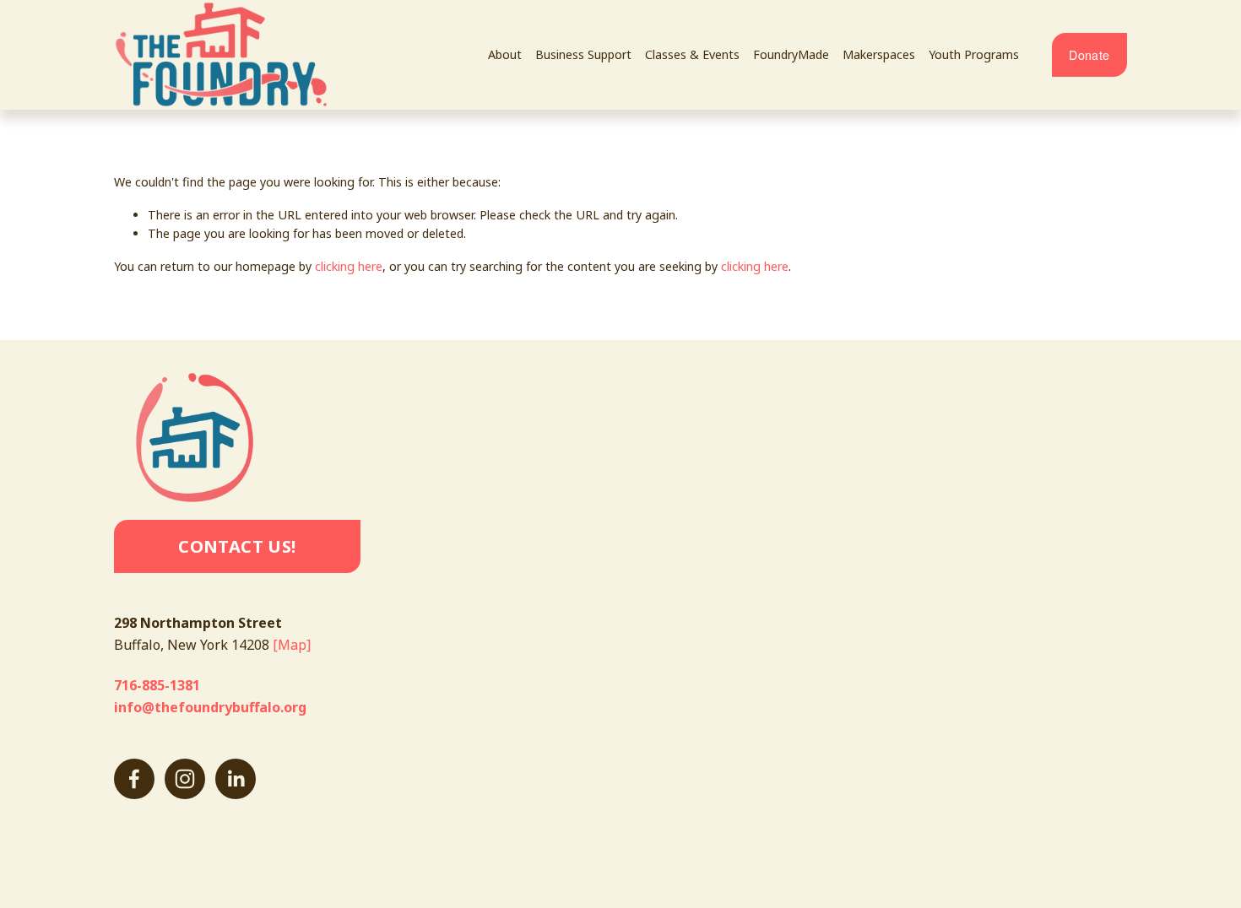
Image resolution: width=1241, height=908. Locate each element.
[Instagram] (185, 779)
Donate (1089, 54)
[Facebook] (134, 779)
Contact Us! (236, 546)
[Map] (292, 644)
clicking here (348, 266)
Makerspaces (879, 54)
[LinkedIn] (235, 779)
